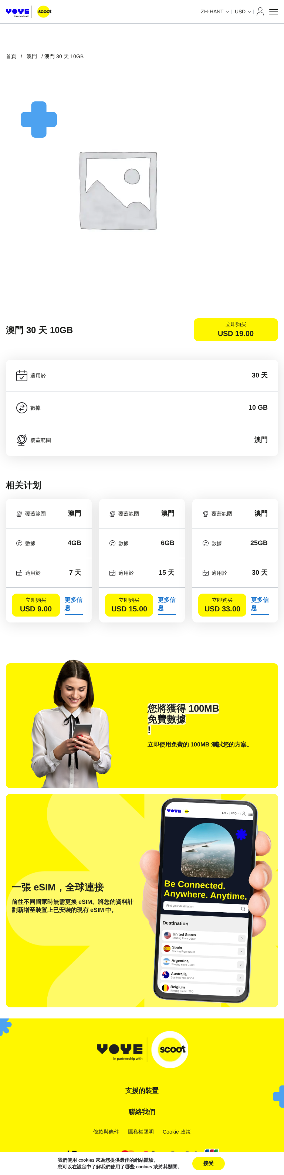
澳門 (32, 56)
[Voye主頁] (28, 12)
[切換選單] (273, 11)
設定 (82, 1167)
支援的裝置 (142, 1090)
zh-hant (212, 11)
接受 (208, 1163)
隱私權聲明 (141, 1132)
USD (240, 11)
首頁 (11, 56)
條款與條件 (106, 1132)
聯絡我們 (142, 1111)
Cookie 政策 (177, 1132)
